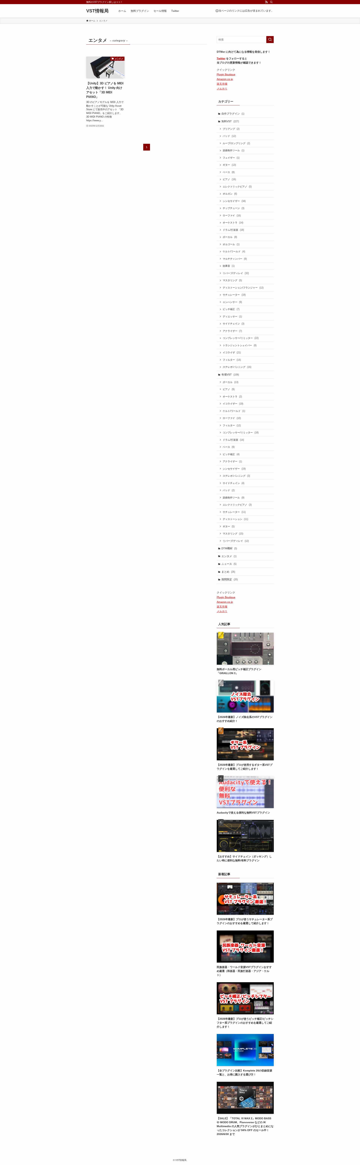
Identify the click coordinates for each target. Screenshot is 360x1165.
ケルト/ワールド (234, 251)
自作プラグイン (232, 113)
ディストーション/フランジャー (243, 287)
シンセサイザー (234, 201)
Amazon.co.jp (225, 79)
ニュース (228, 563)
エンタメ (228, 556)
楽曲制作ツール (233, 150)
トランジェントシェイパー (239, 345)
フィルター (232, 359)
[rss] (266, 2)
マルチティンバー (235, 258)
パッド (229, 136)
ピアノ (229, 179)
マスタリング (232, 280)
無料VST (230, 121)
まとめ (228, 571)
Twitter (221, 58)
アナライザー (232, 331)
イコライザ (232, 352)
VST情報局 (97, 11)
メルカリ (222, 88)
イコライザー (233, 403)
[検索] (271, 2)
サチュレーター (234, 294)
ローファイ (232, 215)
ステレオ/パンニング (237, 367)
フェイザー (231, 157)
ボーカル (230, 237)
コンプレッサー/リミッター (241, 338)
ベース (229, 172)
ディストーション (235, 519)
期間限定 (229, 579)
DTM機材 (229, 548)
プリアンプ (231, 128)
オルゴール (231, 244)
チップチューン (233, 208)
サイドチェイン (233, 323)
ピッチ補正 (231, 309)
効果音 (229, 265)
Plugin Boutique (226, 74)
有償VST (230, 374)
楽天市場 (222, 83)
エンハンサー (232, 302)
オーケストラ (233, 222)
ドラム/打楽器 (233, 230)
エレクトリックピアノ (237, 186)
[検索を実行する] (270, 39)
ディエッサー (232, 316)
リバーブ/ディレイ (236, 273)
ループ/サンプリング (236, 143)
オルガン (230, 193)
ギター (229, 164)
